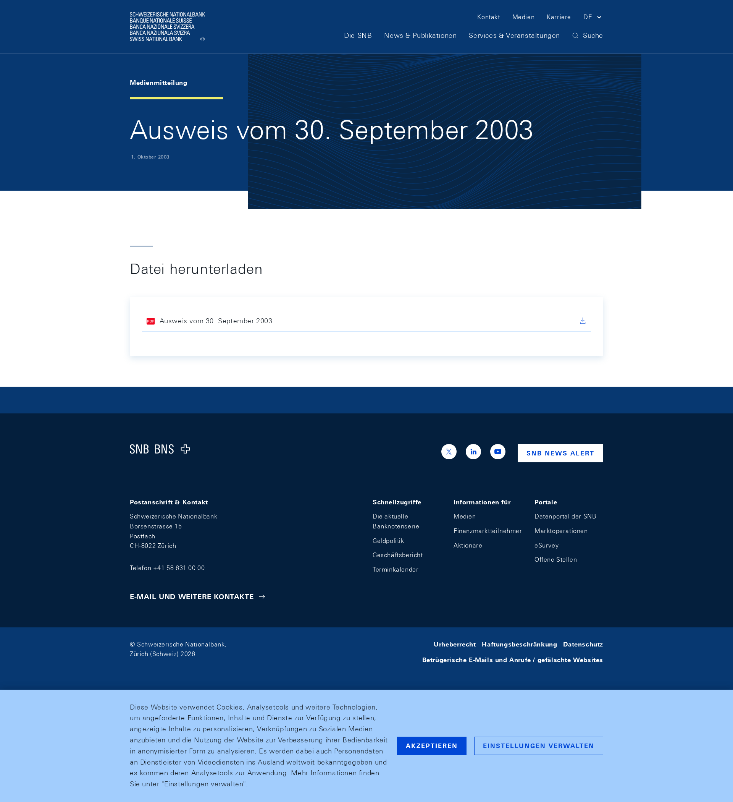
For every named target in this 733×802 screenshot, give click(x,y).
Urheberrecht (455, 644)
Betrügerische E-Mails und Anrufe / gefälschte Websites (512, 660)
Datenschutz (583, 644)
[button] (593, 18)
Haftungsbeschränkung (519, 644)
